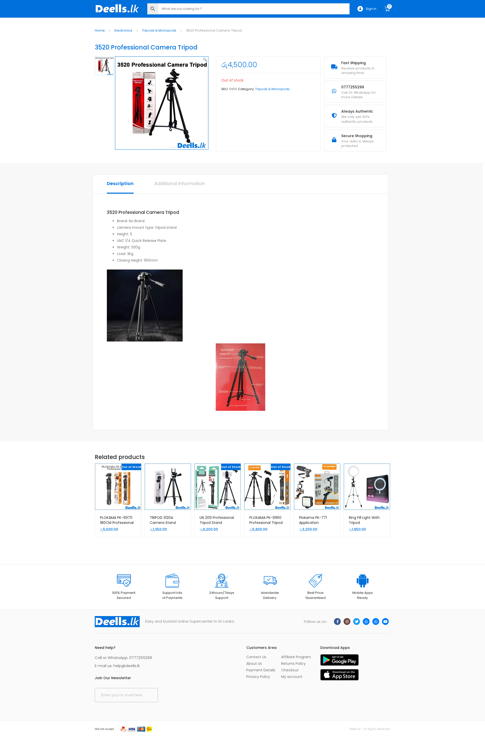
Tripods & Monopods (159, 30)
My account (291, 676)
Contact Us (256, 656)
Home (100, 30)
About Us (254, 663)
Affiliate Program (296, 656)
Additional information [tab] (179, 183)
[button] (205, 59)
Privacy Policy (258, 676)
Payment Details (260, 670)
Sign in (371, 9)
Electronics (123, 30)
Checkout (290, 670)
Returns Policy (293, 663)
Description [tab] (120, 183)
